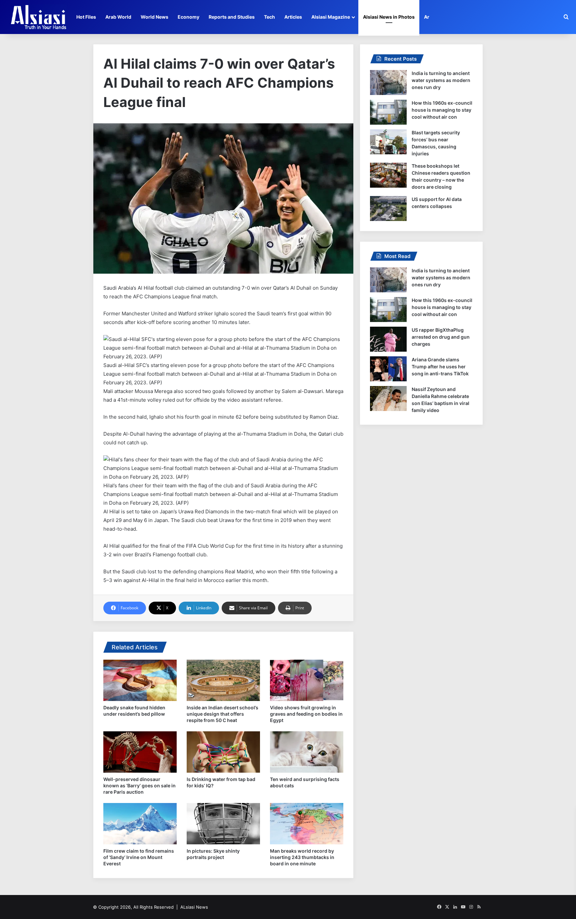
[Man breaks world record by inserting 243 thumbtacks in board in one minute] (306, 823)
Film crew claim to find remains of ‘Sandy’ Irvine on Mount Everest (138, 857)
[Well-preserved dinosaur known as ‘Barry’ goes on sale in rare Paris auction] (140, 752)
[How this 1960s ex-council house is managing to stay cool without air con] (388, 112)
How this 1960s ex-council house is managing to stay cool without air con (442, 110)
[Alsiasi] (38, 17)
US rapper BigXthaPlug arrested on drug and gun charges (441, 337)
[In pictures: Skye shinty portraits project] (223, 823)
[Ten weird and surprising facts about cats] (306, 752)
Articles (293, 17)
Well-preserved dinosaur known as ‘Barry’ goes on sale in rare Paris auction (139, 785)
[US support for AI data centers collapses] (388, 208)
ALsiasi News (194, 907)
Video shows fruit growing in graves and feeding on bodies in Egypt (306, 714)
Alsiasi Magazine (330, 17)
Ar (426, 17)
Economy (188, 17)
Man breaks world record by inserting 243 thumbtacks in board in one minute (302, 857)
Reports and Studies (232, 17)
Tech (269, 17)
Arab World (118, 17)
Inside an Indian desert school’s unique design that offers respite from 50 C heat (222, 714)
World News (154, 17)
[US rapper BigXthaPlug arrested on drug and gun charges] (388, 339)
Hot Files (86, 17)
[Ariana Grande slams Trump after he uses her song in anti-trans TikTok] (388, 368)
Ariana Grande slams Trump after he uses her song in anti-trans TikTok (440, 366)
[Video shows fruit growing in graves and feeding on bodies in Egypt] (306, 680)
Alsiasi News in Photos (389, 17)
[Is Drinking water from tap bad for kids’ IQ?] (223, 752)
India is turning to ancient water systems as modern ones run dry (441, 80)
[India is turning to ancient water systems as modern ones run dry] (388, 82)
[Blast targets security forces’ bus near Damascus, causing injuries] (388, 141)
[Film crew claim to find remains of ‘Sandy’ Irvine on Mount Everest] (140, 823)
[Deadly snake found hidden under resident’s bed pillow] (140, 680)
